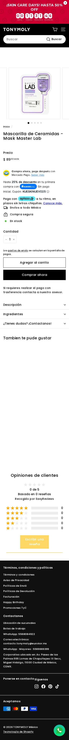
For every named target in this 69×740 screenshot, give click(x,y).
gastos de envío (18, 250)
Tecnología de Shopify (18, 731)
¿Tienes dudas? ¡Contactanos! (27, 323)
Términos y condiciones (18, 574)
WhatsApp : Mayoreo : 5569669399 (26, 649)
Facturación (11, 597)
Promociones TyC (15, 608)
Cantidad (11, 231)
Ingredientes (13, 314)
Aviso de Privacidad (16, 580)
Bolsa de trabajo (14, 628)
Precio (8, 153)
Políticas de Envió (15, 586)
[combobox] (34, 39)
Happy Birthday (13, 602)
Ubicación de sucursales (19, 623)
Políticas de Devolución (18, 591)
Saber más (37, 175)
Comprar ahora (34, 275)
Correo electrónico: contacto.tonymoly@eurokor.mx (25, 641)
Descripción (12, 305)
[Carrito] (54, 29)
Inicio (6, 126)
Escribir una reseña (34, 541)
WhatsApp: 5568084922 (19, 634)
